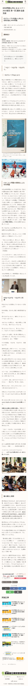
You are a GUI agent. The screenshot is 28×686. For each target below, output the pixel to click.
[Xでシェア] (6, 588)
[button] (18, 592)
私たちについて (20, 676)
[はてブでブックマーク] (22, 588)
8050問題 (7, 679)
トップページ (7, 676)
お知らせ (15, 582)
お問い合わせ (14, 681)
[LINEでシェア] (10, 592)
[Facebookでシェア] (14, 588)
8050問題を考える (7, 582)
